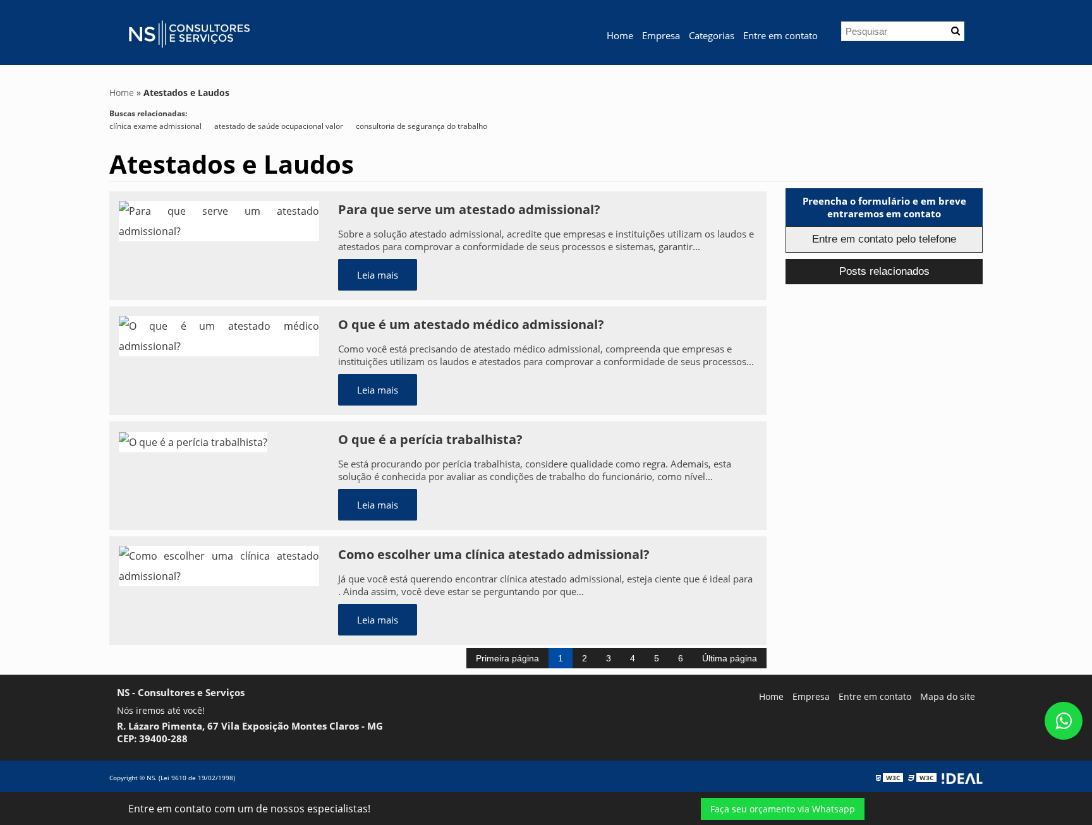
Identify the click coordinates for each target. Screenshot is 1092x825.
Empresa (661, 35)
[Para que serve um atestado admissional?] (219, 220)
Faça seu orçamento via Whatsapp (782, 809)
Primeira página (507, 658)
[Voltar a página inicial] (188, 32)
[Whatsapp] (1064, 721)
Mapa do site (947, 696)
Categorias (711, 35)
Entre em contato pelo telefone (884, 239)
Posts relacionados (884, 271)
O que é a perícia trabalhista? (430, 439)
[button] (955, 31)
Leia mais (377, 274)
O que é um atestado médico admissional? (471, 324)
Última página (729, 658)
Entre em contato (780, 35)
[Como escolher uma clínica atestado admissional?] (219, 565)
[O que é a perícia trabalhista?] (193, 441)
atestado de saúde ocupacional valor (278, 126)
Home (620, 35)
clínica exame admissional (155, 126)
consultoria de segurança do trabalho (421, 126)
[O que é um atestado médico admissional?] (219, 335)
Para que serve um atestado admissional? (469, 209)
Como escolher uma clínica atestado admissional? (494, 554)
